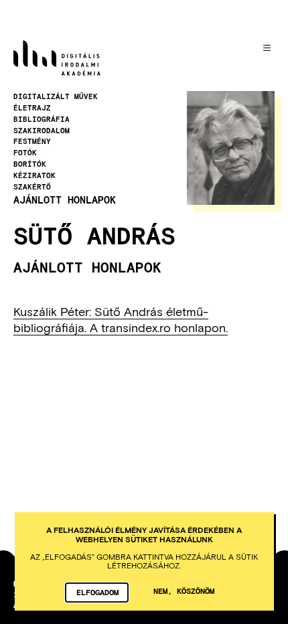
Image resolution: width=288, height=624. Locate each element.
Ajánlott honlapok (64, 200)
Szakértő (32, 187)
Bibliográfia (41, 119)
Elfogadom (97, 592)
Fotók (25, 153)
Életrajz (32, 108)
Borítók (29, 164)
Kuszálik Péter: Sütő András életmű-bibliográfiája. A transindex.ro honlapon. (120, 319)
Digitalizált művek (55, 96)
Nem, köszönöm (183, 590)
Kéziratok (34, 175)
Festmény (32, 141)
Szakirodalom (41, 131)
